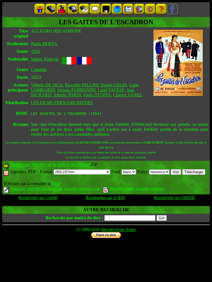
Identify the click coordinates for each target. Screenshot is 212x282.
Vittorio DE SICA (47, 85)
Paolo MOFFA (44, 43)
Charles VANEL (127, 95)
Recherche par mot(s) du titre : (74, 217)
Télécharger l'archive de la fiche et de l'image (49, 164)
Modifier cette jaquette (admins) (137, 188)
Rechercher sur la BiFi (105, 197)
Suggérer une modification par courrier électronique (54, 188)
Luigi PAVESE (111, 90)
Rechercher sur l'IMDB (174, 197)
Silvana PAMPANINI (76, 90)
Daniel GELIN (114, 85)
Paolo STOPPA (97, 95)
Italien (36, 59)
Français (51, 59)
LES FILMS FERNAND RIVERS (62, 102)
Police (143, 171)
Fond (116, 171)
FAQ (56, 183)
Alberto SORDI (67, 95)
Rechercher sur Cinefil (37, 197)
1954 (35, 51)
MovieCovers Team (118, 229)
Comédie (39, 69)
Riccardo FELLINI (82, 85)
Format (47, 171)
